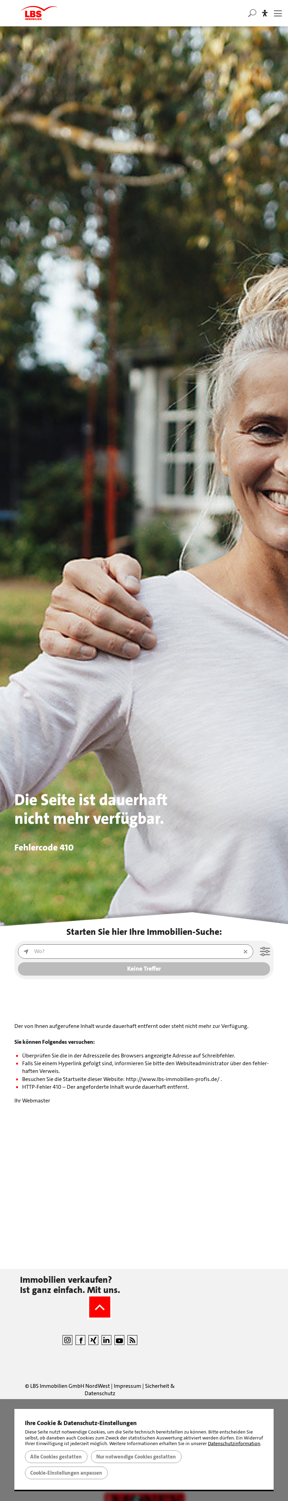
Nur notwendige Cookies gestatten (136, 1456)
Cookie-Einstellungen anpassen (66, 1472)
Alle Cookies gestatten (56, 1456)
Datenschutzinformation (234, 1443)
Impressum (127, 1386)
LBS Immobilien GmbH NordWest (70, 1386)
